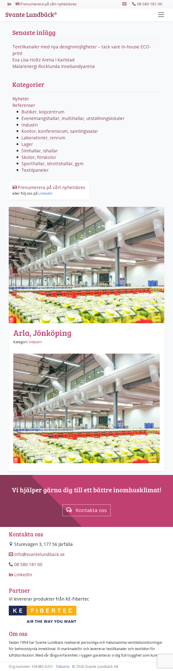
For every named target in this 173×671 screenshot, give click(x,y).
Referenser (23, 105)
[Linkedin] (9, 4)
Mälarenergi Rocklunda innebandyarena (53, 66)
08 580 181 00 (149, 4)
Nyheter (20, 99)
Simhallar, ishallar (39, 151)
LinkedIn (22, 575)
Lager (27, 144)
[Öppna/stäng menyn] (161, 14)
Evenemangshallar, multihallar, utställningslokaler (73, 118)
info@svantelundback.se (39, 554)
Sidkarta (62, 666)
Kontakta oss (91, 510)
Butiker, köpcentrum (42, 112)
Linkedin (45, 193)
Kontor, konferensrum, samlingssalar (59, 131)
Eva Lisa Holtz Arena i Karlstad (43, 60)
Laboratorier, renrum (43, 138)
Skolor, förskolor (38, 157)
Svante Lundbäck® (31, 14)
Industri (35, 342)
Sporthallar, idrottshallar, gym (52, 163)
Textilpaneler (35, 170)
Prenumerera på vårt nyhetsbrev (51, 187)
